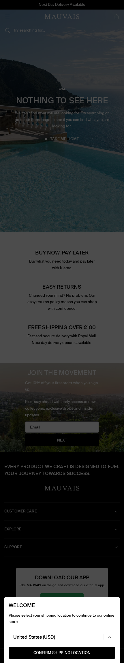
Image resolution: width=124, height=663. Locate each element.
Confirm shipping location (62, 653)
